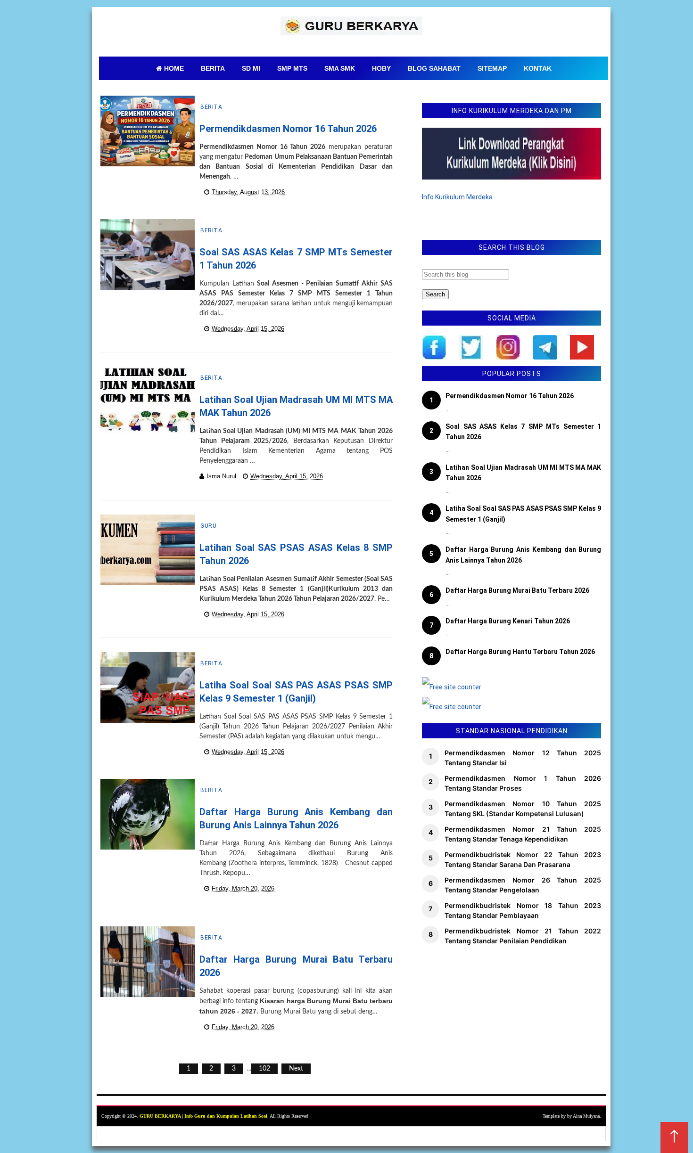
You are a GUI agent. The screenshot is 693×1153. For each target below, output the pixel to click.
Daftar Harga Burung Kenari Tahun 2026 (508, 621)
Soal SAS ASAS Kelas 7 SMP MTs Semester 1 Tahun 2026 (523, 432)
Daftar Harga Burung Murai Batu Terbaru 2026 (517, 590)
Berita (211, 107)
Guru (208, 526)
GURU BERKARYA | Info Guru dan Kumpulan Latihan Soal (203, 1116)
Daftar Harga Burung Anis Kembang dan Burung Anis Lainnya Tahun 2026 (523, 555)
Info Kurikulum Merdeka (457, 197)
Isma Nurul (221, 476)
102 (264, 1068)
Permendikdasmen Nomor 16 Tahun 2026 (288, 128)
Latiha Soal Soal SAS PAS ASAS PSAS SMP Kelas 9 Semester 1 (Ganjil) (523, 514)
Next (296, 1068)
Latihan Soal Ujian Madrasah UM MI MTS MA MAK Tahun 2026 (523, 473)
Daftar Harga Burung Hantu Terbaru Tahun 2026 (520, 651)
